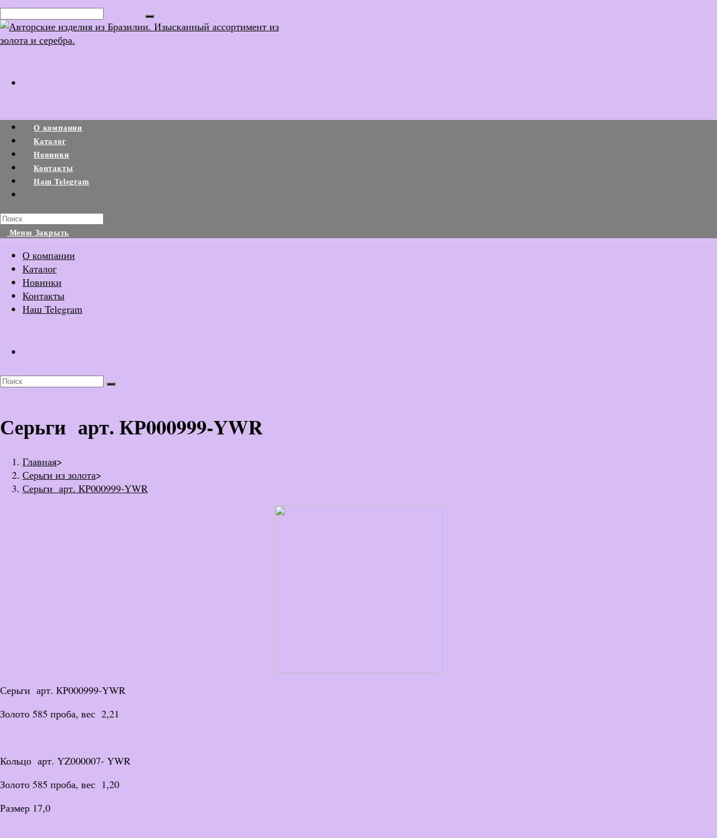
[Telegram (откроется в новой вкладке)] (33, 75)
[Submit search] (110, 384)
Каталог (39, 268)
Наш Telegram (52, 309)
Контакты (43, 295)
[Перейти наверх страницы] (4, 831)
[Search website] (33, 195)
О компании (48, 255)
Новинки (42, 282)
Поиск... (124, 12)
